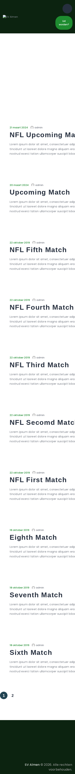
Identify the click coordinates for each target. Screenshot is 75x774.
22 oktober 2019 (20, 242)
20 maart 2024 (19, 185)
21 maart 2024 (19, 127)
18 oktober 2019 (19, 530)
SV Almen (32, 764)
